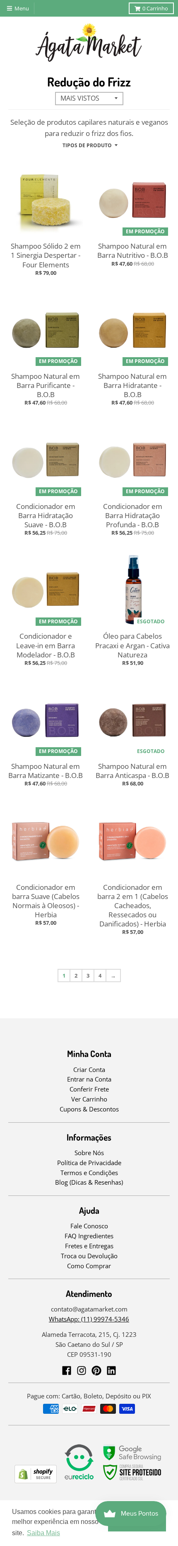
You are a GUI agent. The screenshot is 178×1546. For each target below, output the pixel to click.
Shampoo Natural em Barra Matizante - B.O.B (45, 770)
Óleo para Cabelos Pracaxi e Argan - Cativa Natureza (132, 645)
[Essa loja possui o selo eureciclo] (79, 1480)
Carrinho (155, 8)
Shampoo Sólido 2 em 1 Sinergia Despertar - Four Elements (46, 255)
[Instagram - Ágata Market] (82, 1371)
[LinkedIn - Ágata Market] (111, 1371)
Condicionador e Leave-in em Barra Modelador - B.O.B (45, 645)
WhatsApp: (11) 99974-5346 (89, 1319)
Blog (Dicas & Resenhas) (89, 1182)
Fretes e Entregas (89, 1246)
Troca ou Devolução (89, 1256)
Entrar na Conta (89, 1079)
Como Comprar (89, 1266)
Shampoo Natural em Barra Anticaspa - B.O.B (132, 770)
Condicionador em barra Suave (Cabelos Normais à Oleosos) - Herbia (45, 900)
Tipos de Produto (87, 145)
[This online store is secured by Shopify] (35, 1480)
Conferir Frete (89, 1089)
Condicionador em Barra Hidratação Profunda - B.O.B (132, 515)
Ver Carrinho (89, 1099)
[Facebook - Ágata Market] (67, 1371)
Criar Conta (89, 1069)
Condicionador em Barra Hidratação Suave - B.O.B (45, 515)
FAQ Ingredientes (89, 1236)
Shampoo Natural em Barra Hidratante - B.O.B (132, 385)
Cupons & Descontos (89, 1109)
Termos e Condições (89, 1172)
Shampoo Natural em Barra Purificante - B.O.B (45, 385)
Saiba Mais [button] (43, 1532)
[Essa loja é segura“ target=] (132, 1480)
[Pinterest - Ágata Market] (96, 1371)
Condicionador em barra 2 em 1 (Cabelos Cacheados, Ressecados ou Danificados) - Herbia (132, 905)
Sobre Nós (89, 1152)
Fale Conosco (89, 1226)
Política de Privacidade (89, 1162)
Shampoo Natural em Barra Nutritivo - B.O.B (132, 250)
